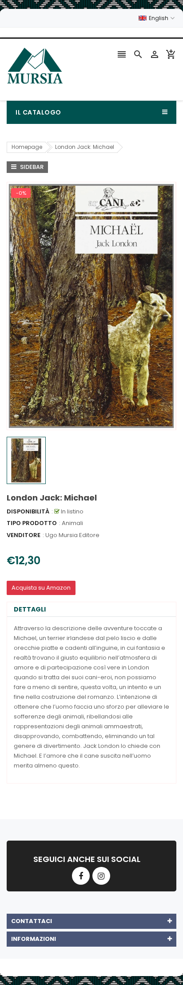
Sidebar (31, 167)
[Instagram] (101, 876)
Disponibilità (28, 511)
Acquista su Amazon (41, 587)
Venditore (23, 535)
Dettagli (30, 609)
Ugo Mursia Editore (72, 535)
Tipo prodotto (32, 523)
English (159, 18)
